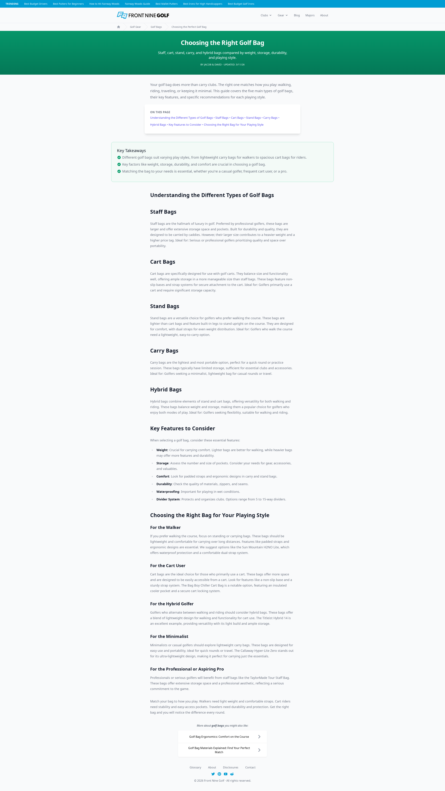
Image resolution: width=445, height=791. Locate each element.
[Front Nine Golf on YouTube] (225, 774)
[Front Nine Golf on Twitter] (213, 774)
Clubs (264, 15)
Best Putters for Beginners (68, 3)
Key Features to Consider (185, 125)
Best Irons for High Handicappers (202, 3)
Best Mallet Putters (167, 3)
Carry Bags (270, 118)
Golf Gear (135, 26)
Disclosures (230, 767)
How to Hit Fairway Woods (104, 3)
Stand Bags (254, 118)
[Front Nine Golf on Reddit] (232, 774)
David (218, 64)
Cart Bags (237, 118)
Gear (281, 15)
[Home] (118, 27)
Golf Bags (156, 26)
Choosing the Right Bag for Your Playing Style (234, 125)
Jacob (207, 64)
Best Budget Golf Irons (241, 3)
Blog (297, 15)
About (324, 15)
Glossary (195, 767)
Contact (250, 767)
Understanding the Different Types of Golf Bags (182, 118)
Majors (310, 15)
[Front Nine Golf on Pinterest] (219, 774)
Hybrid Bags (158, 125)
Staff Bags (222, 118)
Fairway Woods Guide (137, 3)
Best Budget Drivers (35, 3)
